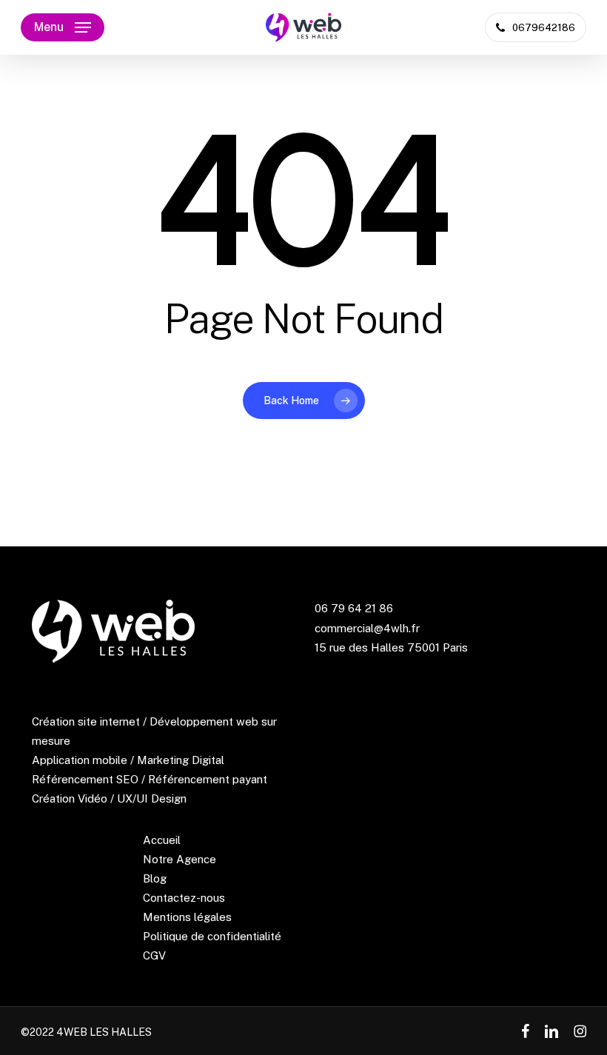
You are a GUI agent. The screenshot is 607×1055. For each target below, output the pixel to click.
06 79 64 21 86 (354, 608)
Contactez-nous (184, 897)
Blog (155, 878)
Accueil (162, 840)
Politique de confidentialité (212, 936)
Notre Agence (179, 859)
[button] (62, 27)
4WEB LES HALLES (104, 1032)
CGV (154, 955)
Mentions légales (187, 917)
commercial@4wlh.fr (367, 628)
